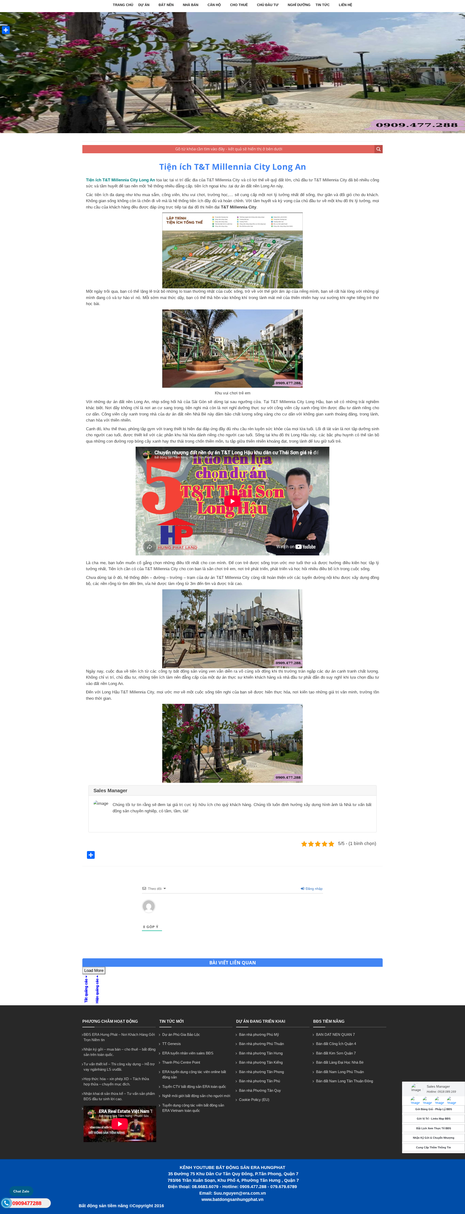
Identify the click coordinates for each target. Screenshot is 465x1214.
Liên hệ (345, 5)
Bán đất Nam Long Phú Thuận (340, 1072)
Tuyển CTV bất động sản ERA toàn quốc (194, 1086)
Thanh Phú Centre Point (181, 1062)
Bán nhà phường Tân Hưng (261, 1053)
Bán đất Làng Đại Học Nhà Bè (340, 1062)
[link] (415, 1100)
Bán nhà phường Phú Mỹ (259, 1034)
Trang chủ (123, 5)
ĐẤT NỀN (166, 5)
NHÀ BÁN (190, 5)
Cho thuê (239, 5)
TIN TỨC (323, 5)
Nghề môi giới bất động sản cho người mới (196, 1096)
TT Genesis (171, 1044)
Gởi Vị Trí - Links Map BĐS (433, 1118)
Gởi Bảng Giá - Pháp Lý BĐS (433, 1109)
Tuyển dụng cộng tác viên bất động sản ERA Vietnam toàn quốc (193, 1108)
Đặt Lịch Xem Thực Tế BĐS (433, 1128)
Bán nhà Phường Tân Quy (260, 1090)
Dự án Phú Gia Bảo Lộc (181, 1034)
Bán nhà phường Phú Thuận (261, 1044)
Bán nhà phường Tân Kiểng (261, 1062)
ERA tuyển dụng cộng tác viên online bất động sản (194, 1074)
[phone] (6, 1204)
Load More (93, 970)
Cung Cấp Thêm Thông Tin (433, 1147)
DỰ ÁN (143, 5)
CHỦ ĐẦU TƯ (268, 5)
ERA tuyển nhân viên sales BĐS (187, 1053)
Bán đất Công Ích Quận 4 (336, 1044)
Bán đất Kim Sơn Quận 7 (336, 1053)
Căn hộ (214, 5)
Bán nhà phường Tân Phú (259, 1081)
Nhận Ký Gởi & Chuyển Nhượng (433, 1137)
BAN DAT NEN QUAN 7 (335, 1034)
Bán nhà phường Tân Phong (261, 1072)
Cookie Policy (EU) (254, 1100)
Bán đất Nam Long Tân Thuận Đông (344, 1081)
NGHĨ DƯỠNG (299, 5)
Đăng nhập (314, 889)
